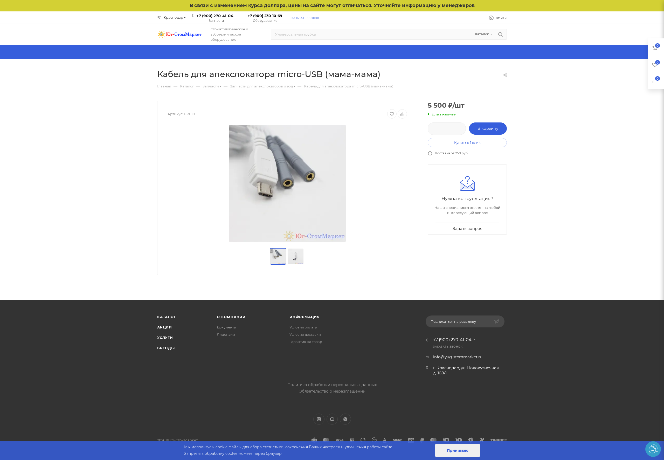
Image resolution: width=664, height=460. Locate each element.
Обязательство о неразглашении (332, 391)
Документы (227, 327)
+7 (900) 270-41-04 (214, 15)
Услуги (165, 337)
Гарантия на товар (305, 342)
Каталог (166, 317)
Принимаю (457, 450)
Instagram (318, 419)
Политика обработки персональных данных (332, 384)
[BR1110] (287, 183)
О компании (231, 317)
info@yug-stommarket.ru (457, 356)
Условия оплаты (303, 327)
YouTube (332, 419)
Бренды (166, 348)
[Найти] (500, 34)
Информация (304, 317)
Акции (164, 327)
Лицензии (226, 334)
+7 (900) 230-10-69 (265, 15)
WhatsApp (345, 419)
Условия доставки (305, 334)
